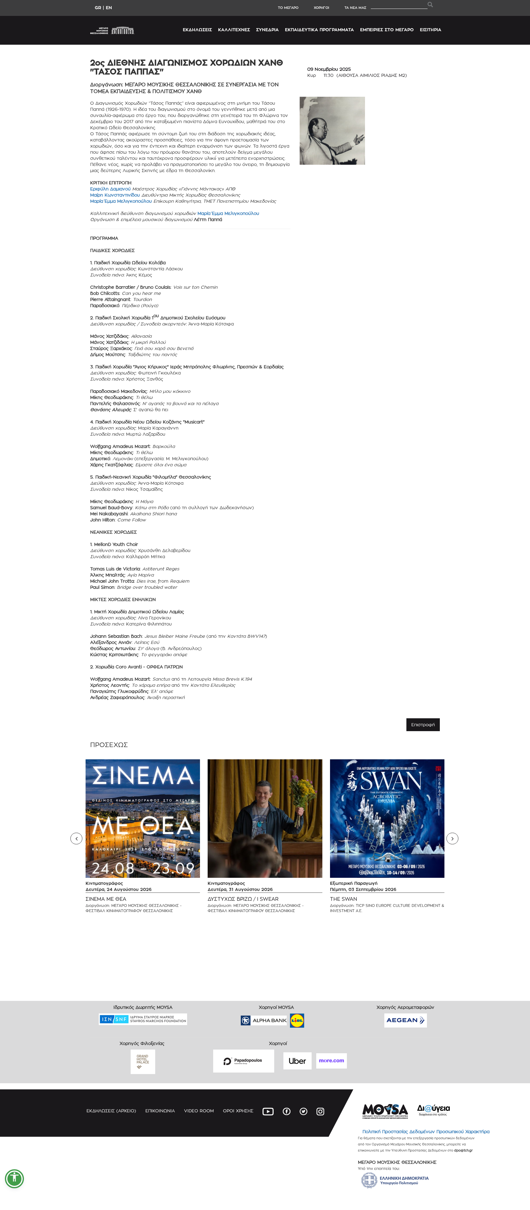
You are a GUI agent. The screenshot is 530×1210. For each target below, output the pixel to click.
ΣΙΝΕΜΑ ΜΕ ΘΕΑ (106, 899)
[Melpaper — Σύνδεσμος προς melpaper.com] (315, 1018)
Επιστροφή (423, 724)
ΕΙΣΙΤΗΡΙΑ (430, 29)
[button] (14, 1179)
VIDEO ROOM (199, 1110)
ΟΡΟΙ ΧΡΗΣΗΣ (238, 1110)
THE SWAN (343, 899)
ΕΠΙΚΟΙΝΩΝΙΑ (160, 1110)
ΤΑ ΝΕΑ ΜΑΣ (355, 7)
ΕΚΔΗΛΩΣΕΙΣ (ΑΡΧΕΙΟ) (111, 1110)
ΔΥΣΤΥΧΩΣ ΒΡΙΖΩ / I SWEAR (243, 899)
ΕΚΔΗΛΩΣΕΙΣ (197, 29)
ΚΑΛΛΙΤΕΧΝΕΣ (234, 29)
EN (109, 7)
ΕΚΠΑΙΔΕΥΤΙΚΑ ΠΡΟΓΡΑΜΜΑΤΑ (319, 29)
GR (98, 7)
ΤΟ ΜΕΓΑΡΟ (288, 7)
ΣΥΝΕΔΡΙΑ (267, 29)
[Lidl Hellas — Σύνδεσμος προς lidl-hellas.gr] (288, 1018)
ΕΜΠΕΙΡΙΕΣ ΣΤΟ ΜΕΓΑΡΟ (387, 29)
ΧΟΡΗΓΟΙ (321, 7)
